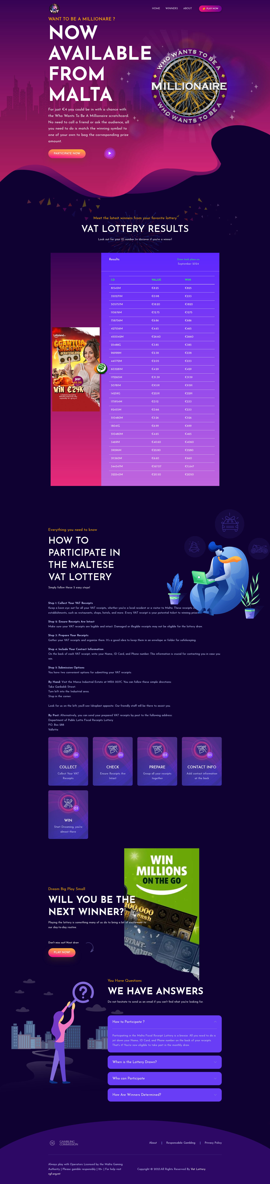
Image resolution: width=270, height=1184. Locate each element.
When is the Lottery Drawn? (134, 1062)
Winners (171, 8)
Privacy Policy (213, 1143)
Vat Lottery (198, 1169)
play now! (62, 952)
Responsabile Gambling (180, 1143)
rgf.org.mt (54, 1174)
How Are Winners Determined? (136, 1095)
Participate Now (67, 153)
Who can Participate (128, 1078)
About (187, 8)
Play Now (212, 8)
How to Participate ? (128, 1022)
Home (156, 8)
